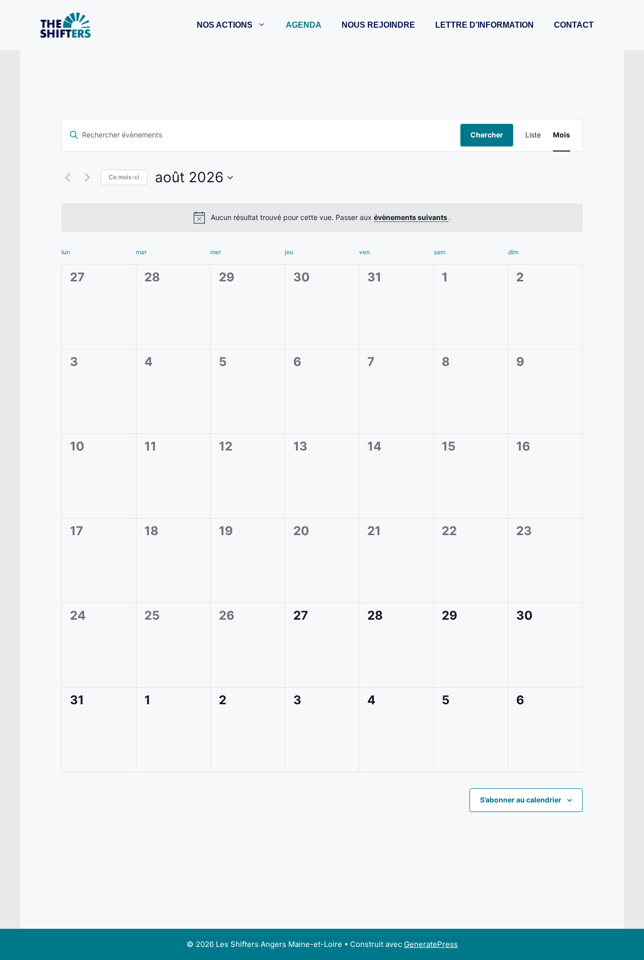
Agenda (303, 25)
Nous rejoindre (378, 25)
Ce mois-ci (124, 177)
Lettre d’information (484, 25)
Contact (574, 25)
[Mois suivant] (87, 178)
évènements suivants (411, 217)
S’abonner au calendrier (520, 799)
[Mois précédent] (67, 178)
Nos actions (225, 25)
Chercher (486, 134)
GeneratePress (431, 944)
